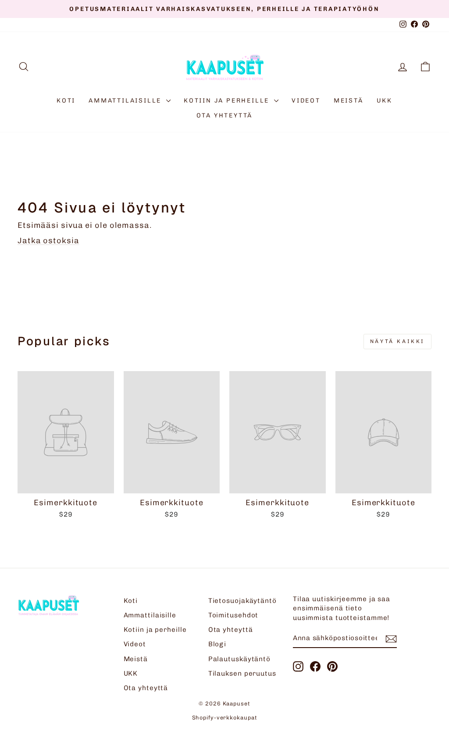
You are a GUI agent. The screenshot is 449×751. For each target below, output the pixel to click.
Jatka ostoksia (48, 240)
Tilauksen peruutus (242, 673)
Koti (66, 100)
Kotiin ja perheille (228, 100)
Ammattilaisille (126, 100)
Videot (306, 100)
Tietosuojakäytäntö (242, 601)
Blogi (217, 644)
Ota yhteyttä (224, 115)
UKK (384, 100)
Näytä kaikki (397, 341)
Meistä (348, 100)
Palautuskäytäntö (239, 659)
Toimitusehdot (233, 615)
